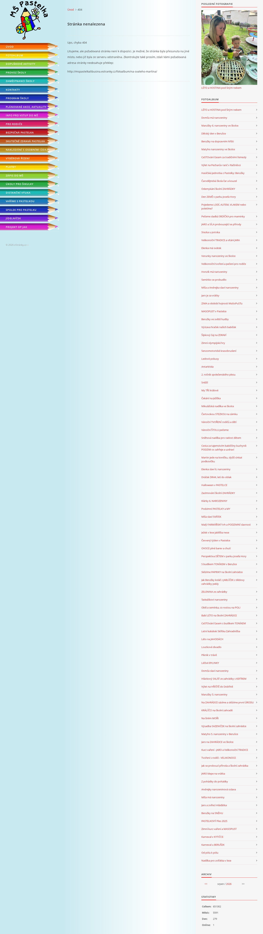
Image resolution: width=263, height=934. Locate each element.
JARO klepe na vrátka (213, 773)
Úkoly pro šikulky (20, 184)
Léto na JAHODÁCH (212, 639)
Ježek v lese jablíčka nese (215, 532)
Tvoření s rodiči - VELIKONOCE (218, 757)
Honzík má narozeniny (214, 271)
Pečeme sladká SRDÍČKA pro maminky (223, 216)
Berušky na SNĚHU (212, 813)
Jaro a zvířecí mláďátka (214, 805)
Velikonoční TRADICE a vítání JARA (220, 240)
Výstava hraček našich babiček (218, 327)
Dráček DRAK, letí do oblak (216, 477)
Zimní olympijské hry (213, 343)
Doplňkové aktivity (20, 64)
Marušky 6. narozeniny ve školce (219, 125)
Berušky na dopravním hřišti (217, 141)
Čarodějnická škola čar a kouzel (219, 181)
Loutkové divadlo (211, 647)
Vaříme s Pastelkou (20, 201)
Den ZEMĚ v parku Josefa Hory (218, 196)
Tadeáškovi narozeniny (214, 599)
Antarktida (207, 366)
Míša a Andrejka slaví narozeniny (220, 287)
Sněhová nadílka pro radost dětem (221, 438)
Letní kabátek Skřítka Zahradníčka (220, 631)
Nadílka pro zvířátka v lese (216, 860)
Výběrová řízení (18, 158)
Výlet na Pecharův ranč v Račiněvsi (221, 165)
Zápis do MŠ (14, 175)
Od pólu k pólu (209, 852)
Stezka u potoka (210, 232)
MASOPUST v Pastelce (213, 311)
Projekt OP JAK (16, 227)
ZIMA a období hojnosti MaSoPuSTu (221, 303)
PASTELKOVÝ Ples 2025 (214, 821)
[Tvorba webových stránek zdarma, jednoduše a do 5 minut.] (28, 245)
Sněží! (204, 382)
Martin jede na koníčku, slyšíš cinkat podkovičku (221, 459)
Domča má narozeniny (214, 117)
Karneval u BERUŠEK (212, 844)
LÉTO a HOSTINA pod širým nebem (221, 87)
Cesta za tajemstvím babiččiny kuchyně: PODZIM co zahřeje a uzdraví (224, 447)
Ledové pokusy (210, 358)
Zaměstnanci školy (20, 81)
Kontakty (13, 89)
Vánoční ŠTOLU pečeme (215, 430)
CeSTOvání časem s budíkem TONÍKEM (223, 623)
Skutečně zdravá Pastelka (25, 141)
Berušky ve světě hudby (215, 319)
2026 (228, 884)
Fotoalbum (14, 55)
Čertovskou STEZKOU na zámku (219, 414)
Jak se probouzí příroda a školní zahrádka (224, 765)
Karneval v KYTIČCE (212, 837)
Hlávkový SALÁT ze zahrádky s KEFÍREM (223, 678)
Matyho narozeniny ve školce (218, 149)
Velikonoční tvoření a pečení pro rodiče (223, 264)
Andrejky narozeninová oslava (218, 789)
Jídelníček (13, 218)
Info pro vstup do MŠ (22, 115)
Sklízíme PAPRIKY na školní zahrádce (222, 572)
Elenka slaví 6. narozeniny (215, 469)
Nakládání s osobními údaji (27, 149)
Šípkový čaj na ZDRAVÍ (213, 335)
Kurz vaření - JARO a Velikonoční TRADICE (224, 750)
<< (205, 884)
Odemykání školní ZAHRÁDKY (218, 189)
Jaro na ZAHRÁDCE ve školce (217, 742)
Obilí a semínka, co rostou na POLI (220, 607)
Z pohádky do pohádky (214, 781)
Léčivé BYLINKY (210, 663)
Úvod (10, 46)
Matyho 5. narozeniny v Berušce (219, 734)
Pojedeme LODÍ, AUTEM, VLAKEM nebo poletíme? (223, 206)
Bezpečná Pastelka (20, 132)
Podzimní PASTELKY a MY (215, 508)
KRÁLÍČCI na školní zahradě (217, 710)
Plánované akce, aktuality (26, 107)
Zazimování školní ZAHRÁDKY (218, 493)
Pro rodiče (14, 124)
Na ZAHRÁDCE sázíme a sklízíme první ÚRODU (227, 702)
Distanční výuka (18, 192)
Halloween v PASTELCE (214, 485)
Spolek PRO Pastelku (21, 210)
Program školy (17, 98)
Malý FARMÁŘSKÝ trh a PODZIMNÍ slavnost (226, 524)
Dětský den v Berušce (213, 133)
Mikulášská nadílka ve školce (217, 406)
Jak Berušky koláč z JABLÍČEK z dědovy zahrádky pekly (223, 582)
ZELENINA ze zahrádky (214, 591)
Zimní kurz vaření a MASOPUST (219, 829)
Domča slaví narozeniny (215, 670)
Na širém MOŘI (210, 718)
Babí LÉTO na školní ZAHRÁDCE (219, 615)
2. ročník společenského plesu (218, 374)
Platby (11, 167)
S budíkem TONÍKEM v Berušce (219, 564)
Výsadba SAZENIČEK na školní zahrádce (223, 726)
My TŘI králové (209, 390)
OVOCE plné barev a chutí (216, 548)
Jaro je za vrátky (210, 295)
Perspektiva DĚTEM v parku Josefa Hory (223, 556)
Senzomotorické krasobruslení (218, 351)
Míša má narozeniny (212, 797)
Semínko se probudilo (213, 279)
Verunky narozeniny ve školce (218, 256)
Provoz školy (16, 72)
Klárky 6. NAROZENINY (214, 501)
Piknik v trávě (209, 655)
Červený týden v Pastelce (215, 540)
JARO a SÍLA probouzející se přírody (221, 224)
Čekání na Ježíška (211, 398)
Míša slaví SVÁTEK (211, 516)
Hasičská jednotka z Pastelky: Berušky (223, 173)
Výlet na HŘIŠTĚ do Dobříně (217, 686)
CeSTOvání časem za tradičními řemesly (223, 157)
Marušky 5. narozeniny (214, 694)
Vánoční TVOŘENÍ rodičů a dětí (218, 422)
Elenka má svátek (211, 248)
